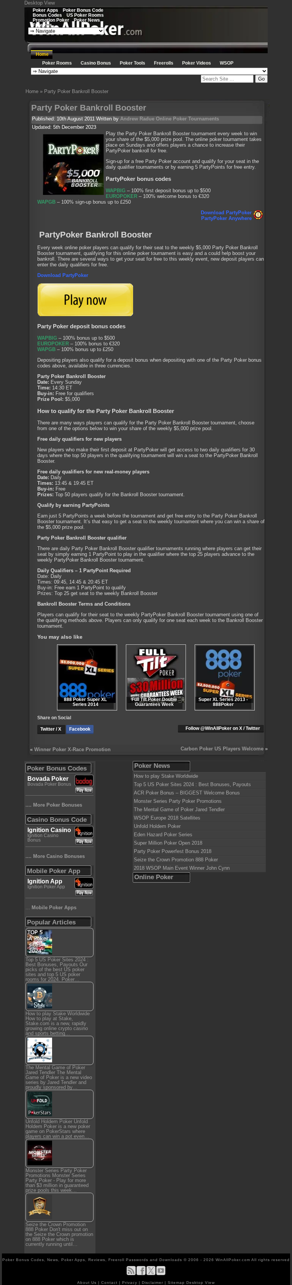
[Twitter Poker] (151, 1274)
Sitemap (176, 1282)
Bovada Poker (47, 778)
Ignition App (44, 881)
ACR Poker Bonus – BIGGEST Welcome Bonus (187, 793)
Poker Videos (196, 63)
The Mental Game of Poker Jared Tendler (179, 809)
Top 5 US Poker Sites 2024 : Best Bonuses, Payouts (192, 784)
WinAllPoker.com (233, 1260)
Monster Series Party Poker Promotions (178, 801)
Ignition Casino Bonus (43, 838)
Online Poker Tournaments (187, 119)
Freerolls (42, 24)
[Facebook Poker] (141, 1274)
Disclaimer (153, 1282)
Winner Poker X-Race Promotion (72, 749)
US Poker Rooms (85, 15)
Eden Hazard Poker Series (163, 834)
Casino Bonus (96, 63)
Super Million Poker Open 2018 (168, 843)
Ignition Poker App (46, 886)
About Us (87, 1282)
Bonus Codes (47, 15)
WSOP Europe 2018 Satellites (167, 818)
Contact (110, 1282)
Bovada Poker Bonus (49, 784)
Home (42, 54)
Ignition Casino (49, 830)
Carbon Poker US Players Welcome (222, 749)
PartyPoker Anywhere (226, 218)
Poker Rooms (57, 63)
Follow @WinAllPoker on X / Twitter (223, 728)
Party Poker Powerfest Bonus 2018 (172, 851)
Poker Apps (45, 10)
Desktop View (39, 3)
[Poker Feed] (131, 1274)
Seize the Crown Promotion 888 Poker (176, 859)
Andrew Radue (137, 119)
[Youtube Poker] (160, 1274)
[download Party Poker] (85, 314)
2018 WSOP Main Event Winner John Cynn (182, 868)
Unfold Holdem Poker (157, 826)
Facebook (79, 729)
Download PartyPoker (226, 212)
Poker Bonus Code (83, 10)
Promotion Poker (51, 19)
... (50, 907)
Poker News (87, 19)
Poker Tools (132, 63)
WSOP (226, 63)
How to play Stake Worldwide (166, 776)
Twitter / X (51, 729)
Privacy (130, 1282)
